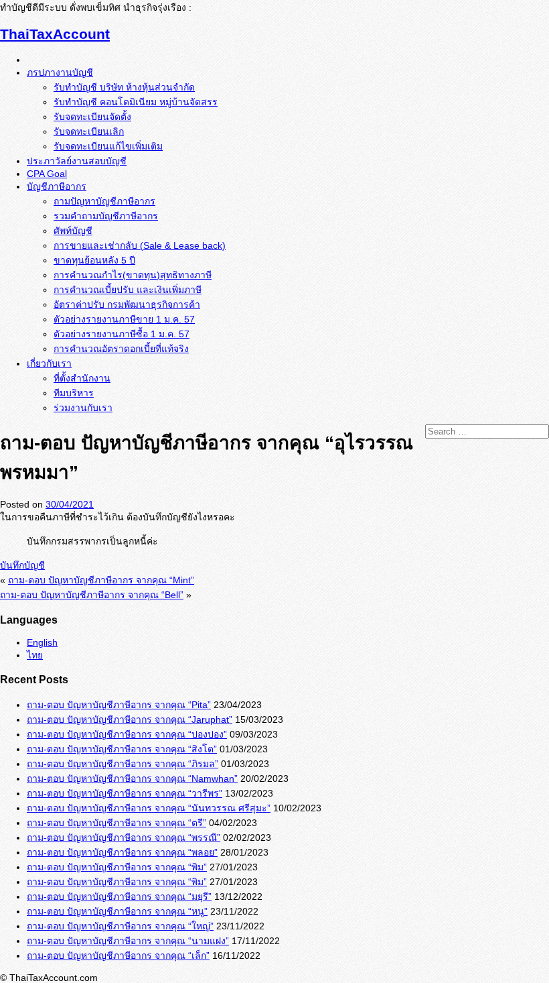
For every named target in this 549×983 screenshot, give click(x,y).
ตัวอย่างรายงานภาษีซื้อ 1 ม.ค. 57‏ (121, 334)
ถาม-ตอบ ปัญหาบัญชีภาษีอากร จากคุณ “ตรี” (116, 822)
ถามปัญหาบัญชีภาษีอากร (104, 201)
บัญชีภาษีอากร (56, 186)
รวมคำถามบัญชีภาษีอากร (106, 216)
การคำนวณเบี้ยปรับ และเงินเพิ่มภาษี (128, 289)
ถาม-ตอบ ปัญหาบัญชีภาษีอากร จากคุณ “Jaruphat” (129, 719)
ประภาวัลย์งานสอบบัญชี (77, 161)
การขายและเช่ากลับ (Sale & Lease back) (140, 245)
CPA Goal (47, 173)
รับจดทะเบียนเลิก (89, 131)
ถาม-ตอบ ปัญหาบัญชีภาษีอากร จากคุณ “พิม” (117, 867)
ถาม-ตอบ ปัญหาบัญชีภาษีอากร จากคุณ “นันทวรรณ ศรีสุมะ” (148, 808)
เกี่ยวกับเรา (49, 363)
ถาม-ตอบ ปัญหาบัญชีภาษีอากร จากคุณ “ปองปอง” (127, 734)
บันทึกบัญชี (22, 565)
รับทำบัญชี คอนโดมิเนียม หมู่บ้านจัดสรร (136, 102)
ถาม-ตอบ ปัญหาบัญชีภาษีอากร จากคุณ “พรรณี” (123, 837)
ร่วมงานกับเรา (83, 407)
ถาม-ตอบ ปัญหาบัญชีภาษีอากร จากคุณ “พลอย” (122, 852)
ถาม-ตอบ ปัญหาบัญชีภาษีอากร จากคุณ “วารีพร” (124, 793)
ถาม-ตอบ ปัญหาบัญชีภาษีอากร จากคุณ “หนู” (117, 911)
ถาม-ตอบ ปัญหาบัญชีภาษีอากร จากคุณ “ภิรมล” (122, 763)
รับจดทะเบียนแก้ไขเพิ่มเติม (108, 146)
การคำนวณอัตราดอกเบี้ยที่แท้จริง (121, 348)
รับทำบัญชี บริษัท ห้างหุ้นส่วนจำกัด (124, 87)
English (42, 642)
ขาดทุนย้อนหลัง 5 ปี (94, 260)
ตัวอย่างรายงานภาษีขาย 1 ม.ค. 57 (124, 319)
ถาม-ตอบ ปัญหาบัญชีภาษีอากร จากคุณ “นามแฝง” (128, 940)
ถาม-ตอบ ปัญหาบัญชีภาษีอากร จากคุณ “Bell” (91, 594)
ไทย (35, 655)
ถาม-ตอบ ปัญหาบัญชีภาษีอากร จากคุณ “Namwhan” (132, 778)
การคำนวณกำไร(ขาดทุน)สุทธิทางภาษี (133, 275)
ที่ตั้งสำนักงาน (82, 378)
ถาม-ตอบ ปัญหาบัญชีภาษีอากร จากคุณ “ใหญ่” (120, 926)
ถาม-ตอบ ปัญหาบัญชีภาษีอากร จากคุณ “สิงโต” (122, 749)
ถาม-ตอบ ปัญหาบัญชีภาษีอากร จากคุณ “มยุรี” (119, 896)
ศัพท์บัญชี (73, 230)
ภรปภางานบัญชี (60, 72)
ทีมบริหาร (74, 393)
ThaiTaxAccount (55, 34)
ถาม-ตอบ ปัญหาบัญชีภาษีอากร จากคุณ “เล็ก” (118, 955)
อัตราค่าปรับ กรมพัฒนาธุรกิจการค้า (127, 304)
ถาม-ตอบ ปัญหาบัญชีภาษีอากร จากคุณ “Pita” (119, 704)
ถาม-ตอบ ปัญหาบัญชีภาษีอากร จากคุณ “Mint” (101, 580)
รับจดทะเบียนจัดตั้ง (92, 116)
